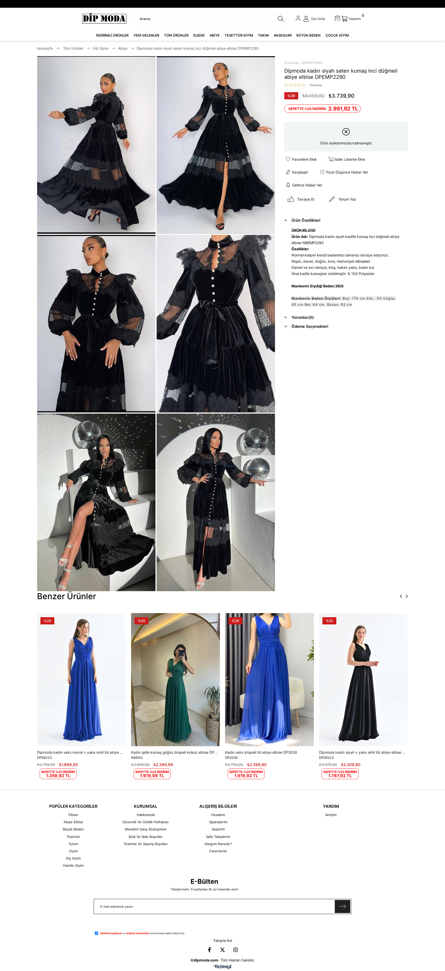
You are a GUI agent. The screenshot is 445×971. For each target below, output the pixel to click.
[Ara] (280, 19)
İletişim (331, 815)
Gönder (342, 906)
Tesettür (73, 837)
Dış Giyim (73, 858)
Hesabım (218, 815)
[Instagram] (236, 950)
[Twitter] (222, 950)
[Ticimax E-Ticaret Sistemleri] (222, 967)
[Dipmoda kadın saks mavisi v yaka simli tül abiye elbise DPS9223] (81, 679)
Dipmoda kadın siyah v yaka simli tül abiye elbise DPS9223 (362, 752)
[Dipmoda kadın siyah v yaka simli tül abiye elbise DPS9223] (363, 679)
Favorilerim (218, 851)
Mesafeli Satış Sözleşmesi (145, 829)
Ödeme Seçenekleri (310, 326)
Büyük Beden (73, 829)
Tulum (73, 844)
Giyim (73, 851)
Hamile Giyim (73, 865)
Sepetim (218, 829)
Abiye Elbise (73, 822)
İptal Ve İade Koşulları (145, 837)
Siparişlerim (218, 822)
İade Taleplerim (218, 837)
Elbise (73, 815)
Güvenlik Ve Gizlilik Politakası (146, 822)
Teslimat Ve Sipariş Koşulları (146, 844)
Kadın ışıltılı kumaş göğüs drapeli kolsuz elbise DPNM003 (174, 752)
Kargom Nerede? (218, 844)
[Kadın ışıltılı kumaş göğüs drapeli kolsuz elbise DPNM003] (175, 679)
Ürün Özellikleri (306, 220)
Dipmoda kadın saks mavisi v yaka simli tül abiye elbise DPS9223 (80, 752)
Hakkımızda (146, 815)
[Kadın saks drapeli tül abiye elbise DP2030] (269, 679)
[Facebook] (209, 950)
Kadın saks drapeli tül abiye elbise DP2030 (261, 752)
